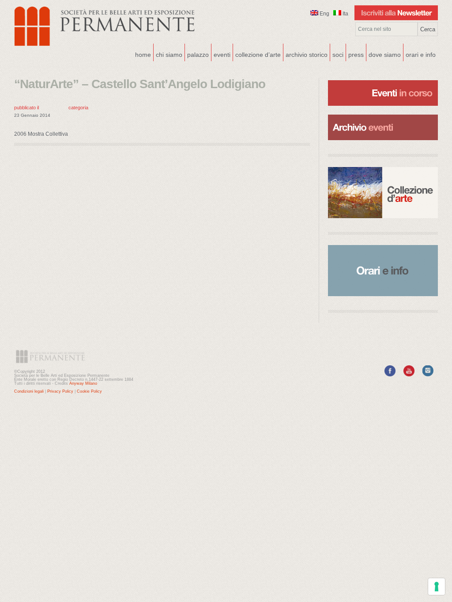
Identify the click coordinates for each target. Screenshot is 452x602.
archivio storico (307, 54)
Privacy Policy (60, 391)
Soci (337, 54)
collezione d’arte (258, 54)
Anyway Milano (83, 383)
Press (356, 54)
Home (143, 54)
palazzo (197, 53)
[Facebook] (390, 375)
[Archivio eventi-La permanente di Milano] (383, 113)
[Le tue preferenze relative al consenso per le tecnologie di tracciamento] (436, 586)
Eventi (220, 53)
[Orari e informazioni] (383, 270)
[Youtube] (408, 375)
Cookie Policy (89, 391)
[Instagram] (427, 375)
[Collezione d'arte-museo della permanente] (383, 192)
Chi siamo (168, 53)
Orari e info (421, 54)
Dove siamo (383, 53)
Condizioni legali (29, 391)
